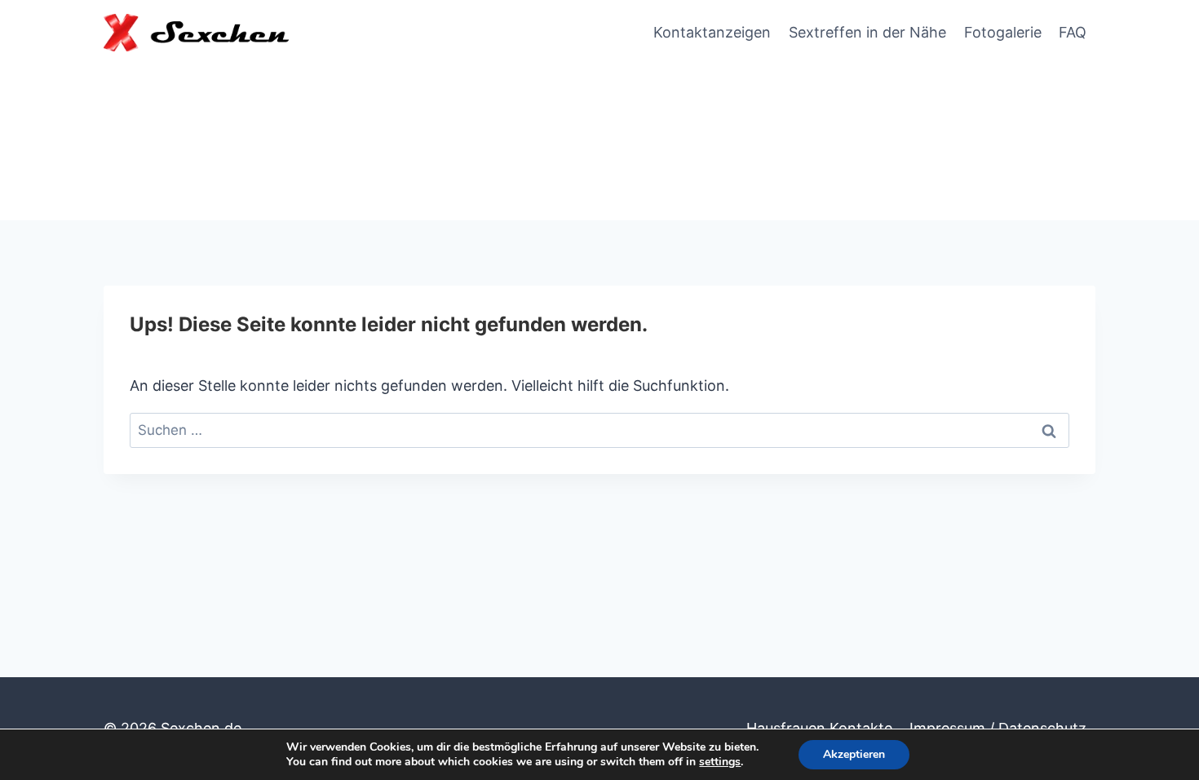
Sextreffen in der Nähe (867, 32)
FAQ (1072, 32)
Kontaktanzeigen (712, 32)
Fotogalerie (1003, 32)
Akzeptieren (854, 754)
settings (720, 762)
